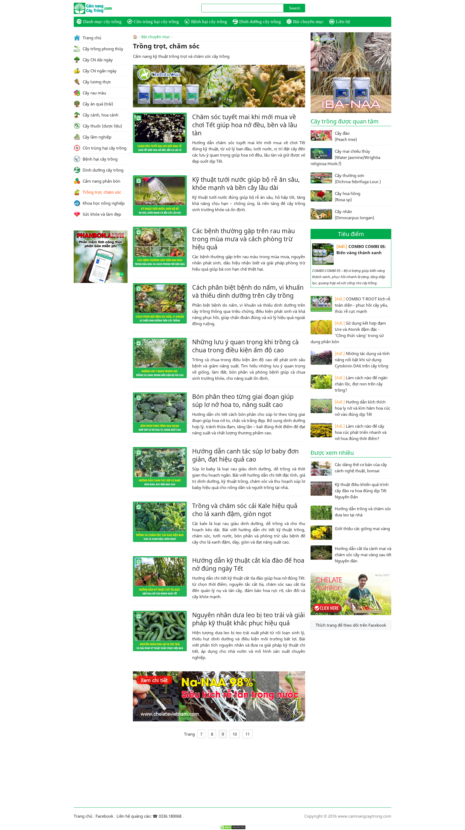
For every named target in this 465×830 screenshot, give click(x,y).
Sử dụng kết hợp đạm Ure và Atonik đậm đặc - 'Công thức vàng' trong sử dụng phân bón (348, 332)
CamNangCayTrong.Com (103, 8)
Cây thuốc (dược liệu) (102, 126)
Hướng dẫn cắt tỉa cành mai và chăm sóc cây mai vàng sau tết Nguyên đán (363, 554)
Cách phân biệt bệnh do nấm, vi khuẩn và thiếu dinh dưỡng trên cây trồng (248, 291)
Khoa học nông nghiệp (103, 203)
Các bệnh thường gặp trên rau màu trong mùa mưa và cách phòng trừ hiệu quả (243, 239)
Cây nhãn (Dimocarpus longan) (354, 214)
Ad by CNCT (296, 68)
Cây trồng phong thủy (102, 48)
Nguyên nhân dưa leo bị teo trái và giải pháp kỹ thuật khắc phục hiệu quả (248, 619)
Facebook (104, 816)
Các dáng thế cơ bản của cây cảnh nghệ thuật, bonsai (361, 467)
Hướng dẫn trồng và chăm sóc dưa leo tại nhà (363, 511)
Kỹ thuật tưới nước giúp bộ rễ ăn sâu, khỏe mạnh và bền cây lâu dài (246, 183)
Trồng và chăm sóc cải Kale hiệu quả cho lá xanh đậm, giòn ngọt (244, 510)
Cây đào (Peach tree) (346, 136)
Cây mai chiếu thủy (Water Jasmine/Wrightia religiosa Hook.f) (345, 157)
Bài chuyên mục (308, 21)
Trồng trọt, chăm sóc (101, 192)
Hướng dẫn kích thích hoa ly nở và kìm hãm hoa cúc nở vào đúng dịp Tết (362, 408)
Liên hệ (343, 21)
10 (234, 734)
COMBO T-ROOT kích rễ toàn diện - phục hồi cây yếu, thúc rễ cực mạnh (362, 305)
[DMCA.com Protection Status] (232, 827)
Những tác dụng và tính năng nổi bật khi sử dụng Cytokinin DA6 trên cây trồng (362, 359)
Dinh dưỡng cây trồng (260, 21)
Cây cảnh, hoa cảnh (100, 115)
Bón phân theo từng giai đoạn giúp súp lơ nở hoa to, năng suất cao (243, 400)
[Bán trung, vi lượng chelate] (351, 613)
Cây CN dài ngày (97, 59)
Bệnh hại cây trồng (209, 21)
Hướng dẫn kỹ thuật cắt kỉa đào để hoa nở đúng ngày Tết (248, 564)
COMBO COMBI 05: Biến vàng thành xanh (361, 249)
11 (247, 734)
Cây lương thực (96, 81)
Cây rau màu (94, 92)
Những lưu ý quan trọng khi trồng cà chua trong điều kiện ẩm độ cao (245, 346)
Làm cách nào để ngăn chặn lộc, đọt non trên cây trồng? (361, 384)
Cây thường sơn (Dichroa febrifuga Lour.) (358, 178)
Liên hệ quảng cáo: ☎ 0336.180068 (149, 816)
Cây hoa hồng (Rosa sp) (347, 196)
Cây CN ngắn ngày (99, 70)
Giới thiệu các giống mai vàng (362, 528)
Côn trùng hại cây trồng (156, 21)
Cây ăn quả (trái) (97, 104)
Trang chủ (91, 37)
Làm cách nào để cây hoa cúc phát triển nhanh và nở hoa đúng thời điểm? (360, 432)
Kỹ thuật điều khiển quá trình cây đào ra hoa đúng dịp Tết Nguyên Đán (362, 490)
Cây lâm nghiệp (96, 137)
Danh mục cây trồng (102, 21)
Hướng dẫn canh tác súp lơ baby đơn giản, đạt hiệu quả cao (245, 455)
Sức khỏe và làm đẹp (101, 214)
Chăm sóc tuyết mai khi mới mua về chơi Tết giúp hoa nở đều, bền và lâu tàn (244, 125)
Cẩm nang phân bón (101, 181)
